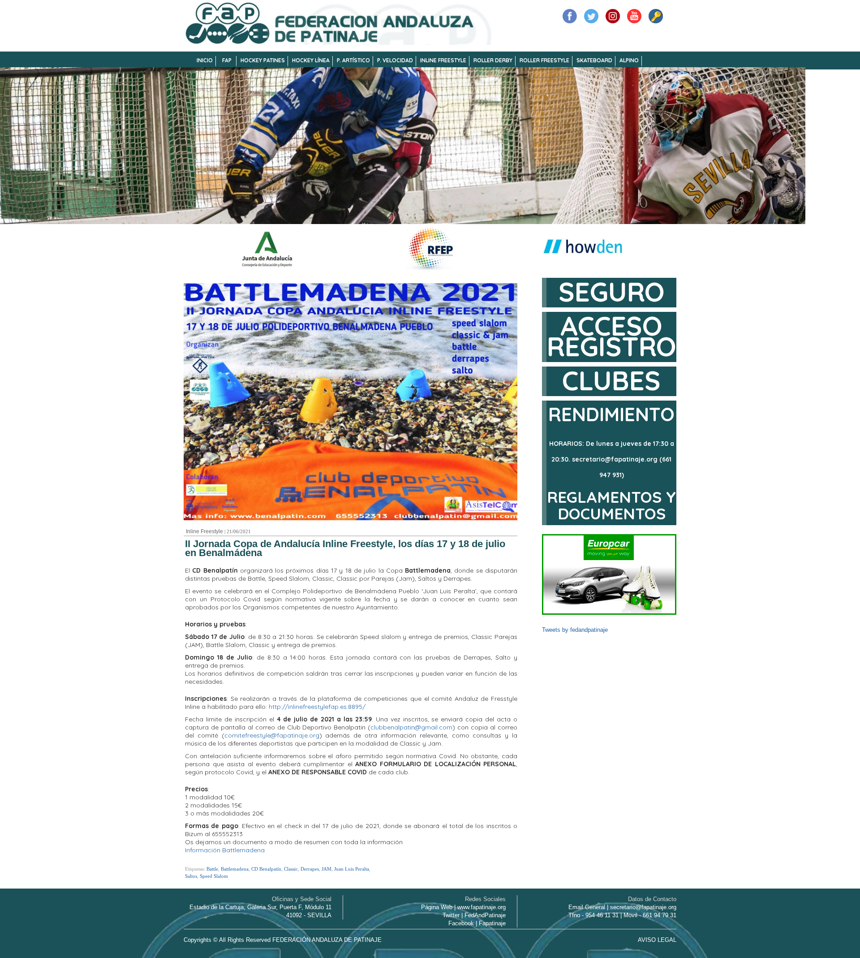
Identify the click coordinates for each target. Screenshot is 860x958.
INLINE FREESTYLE (443, 60)
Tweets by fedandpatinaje (575, 629)
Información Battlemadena (225, 850)
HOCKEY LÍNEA (311, 60)
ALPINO (629, 60)
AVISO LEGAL (657, 939)
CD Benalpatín (266, 869)
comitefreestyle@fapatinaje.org (271, 735)
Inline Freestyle (204, 531)
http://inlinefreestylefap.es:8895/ (317, 707)
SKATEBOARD (594, 60)
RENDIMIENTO (611, 414)
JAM (326, 869)
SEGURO (612, 291)
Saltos (191, 876)
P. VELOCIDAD (395, 60)
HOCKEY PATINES (263, 60)
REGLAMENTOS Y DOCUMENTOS (611, 505)
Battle (212, 869)
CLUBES (611, 380)
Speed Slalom (214, 876)
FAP (227, 60)
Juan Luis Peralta (351, 869)
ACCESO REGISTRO (611, 336)
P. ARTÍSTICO (353, 60)
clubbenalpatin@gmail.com (411, 727)
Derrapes (310, 869)
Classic (291, 869)
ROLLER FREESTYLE (544, 60)
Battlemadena (235, 869)
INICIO (205, 60)
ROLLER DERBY (492, 60)
